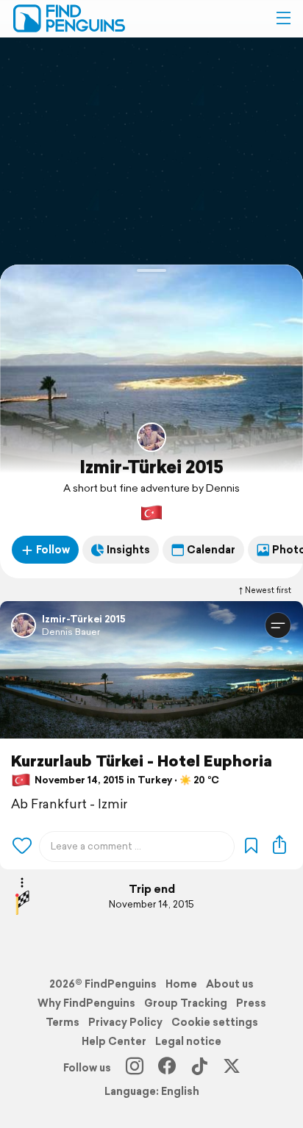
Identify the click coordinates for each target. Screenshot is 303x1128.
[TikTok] (199, 1067)
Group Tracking (185, 1003)
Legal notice (188, 1041)
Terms (62, 1022)
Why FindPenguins (86, 1003)
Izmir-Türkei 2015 (151, 466)
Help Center (114, 1041)
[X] (231, 1067)
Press (251, 1003)
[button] (283, 18)
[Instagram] (134, 1067)
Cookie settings (214, 1022)
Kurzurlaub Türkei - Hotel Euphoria (141, 761)
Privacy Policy (125, 1022)
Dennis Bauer (71, 631)
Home (181, 984)
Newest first (268, 590)
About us (230, 984)
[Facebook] (167, 1067)
